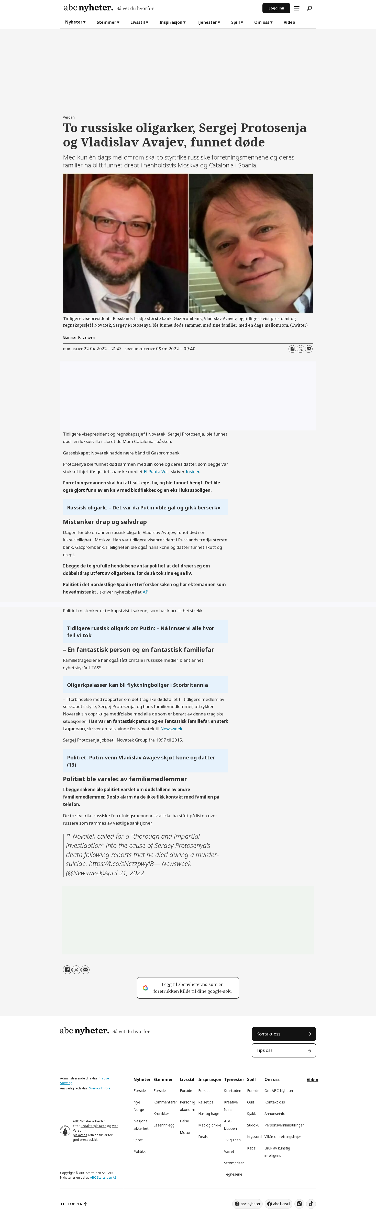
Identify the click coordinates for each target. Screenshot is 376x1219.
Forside (140, 1090)
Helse (184, 1121)
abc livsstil (281, 1203)
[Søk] (309, 8)
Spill (235, 22)
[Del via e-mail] (309, 349)
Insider (192, 471)
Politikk (140, 1151)
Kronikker (161, 1113)
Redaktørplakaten (93, 1126)
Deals (203, 1136)
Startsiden (232, 1090)
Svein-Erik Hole (99, 1088)
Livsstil (137, 22)
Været (229, 1151)
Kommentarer (165, 1102)
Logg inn (276, 8)
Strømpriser (234, 1162)
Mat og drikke (209, 1125)
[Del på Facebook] (292, 349)
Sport (138, 1139)
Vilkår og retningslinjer (282, 1136)
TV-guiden (232, 1139)
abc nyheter (250, 1203)
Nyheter (73, 22)
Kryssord (254, 1136)
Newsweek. (171, 729)
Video (289, 22)
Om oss (261, 22)
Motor (185, 1132)
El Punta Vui (156, 471)
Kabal (251, 1148)
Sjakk (251, 1113)
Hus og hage (208, 1113)
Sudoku (253, 1125)
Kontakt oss (268, 1034)
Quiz (251, 1102)
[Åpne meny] (296, 8)
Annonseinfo (274, 1113)
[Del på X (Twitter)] (300, 349)
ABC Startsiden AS (103, 1177)
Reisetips (205, 1102)
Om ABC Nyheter (278, 1090)
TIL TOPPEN (71, 1203)
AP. (146, 592)
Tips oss (264, 1050)
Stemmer (106, 22)
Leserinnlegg (163, 1125)
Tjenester (207, 22)
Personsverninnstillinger (284, 1125)
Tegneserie (233, 1174)
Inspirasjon (170, 22)
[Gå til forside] (161, 8)
